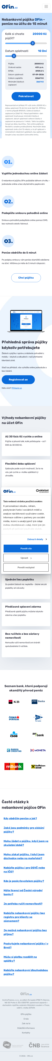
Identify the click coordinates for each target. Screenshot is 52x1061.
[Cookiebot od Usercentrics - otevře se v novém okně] (37, 491)
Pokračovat (26, 96)
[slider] (32, 43)
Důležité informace (26, 1028)
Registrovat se (18, 379)
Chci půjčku (26, 277)
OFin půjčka (26, 1014)
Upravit (24, 558)
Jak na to (26, 1023)
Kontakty (26, 1033)
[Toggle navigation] (46, 6)
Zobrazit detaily (35, 539)
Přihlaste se (17, 388)
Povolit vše (26, 548)
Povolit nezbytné (26, 567)
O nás (26, 1019)
